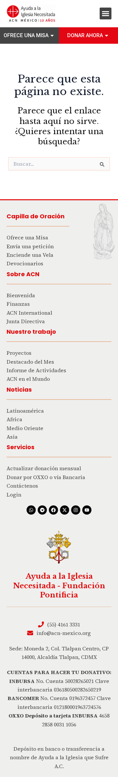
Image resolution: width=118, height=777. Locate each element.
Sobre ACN (23, 274)
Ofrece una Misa (26, 35)
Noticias (19, 389)
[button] (105, 13)
